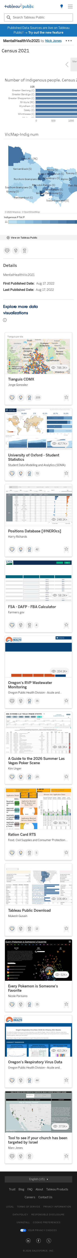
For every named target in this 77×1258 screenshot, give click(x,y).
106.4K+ (62, 899)
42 (37, 549)
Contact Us (45, 1197)
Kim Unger (15, 768)
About (39, 1189)
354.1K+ (62, 671)
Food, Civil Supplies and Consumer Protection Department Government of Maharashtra (36, 841)
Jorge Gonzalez (18, 385)
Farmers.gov (16, 612)
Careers (30, 1197)
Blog (21, 1189)
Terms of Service (28, 1206)
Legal (10, 1206)
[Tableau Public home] (19, 6)
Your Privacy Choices (42, 1230)
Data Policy (20, 1214)
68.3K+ (62, 747)
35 (37, 701)
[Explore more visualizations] (61, 6)
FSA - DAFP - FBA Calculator (32, 607)
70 (37, 473)
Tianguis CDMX (21, 379)
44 (37, 1080)
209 (38, 397)
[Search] (8, 17)
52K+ (64, 974)
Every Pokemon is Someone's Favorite (33, 988)
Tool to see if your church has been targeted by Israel (37, 1140)
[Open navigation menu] (70, 6)
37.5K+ (63, 1126)
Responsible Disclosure (48, 1214)
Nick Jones (53, 41)
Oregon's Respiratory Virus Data (35, 1062)
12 (37, 928)
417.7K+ (62, 443)
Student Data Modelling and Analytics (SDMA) (37, 465)
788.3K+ (62, 368)
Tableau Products (57, 1189)
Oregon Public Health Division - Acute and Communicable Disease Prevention (34, 693)
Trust (12, 1189)
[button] (28, 1241)
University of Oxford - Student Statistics (33, 457)
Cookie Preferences (46, 1222)
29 (37, 777)
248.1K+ (62, 519)
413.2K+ (62, 1050)
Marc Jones (15, 1148)
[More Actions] (69, 41)
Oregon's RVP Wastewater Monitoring (30, 685)
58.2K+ (62, 595)
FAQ (29, 1189)
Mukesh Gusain (17, 916)
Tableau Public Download (29, 910)
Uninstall (23, 1222)
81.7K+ (63, 823)
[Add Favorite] (66, 398)
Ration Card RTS (22, 834)
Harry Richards (17, 536)
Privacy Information (57, 1206)
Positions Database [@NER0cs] (34, 531)
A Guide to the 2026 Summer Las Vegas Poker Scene (36, 761)
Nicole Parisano (17, 996)
